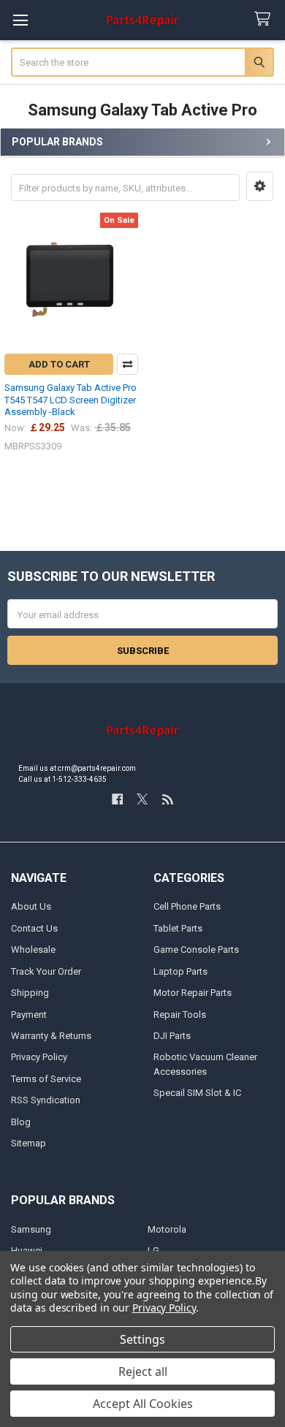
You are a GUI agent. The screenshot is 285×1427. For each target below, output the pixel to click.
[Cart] (265, 19)
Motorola (167, 1229)
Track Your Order (46, 971)
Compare (127, 364)
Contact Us (34, 928)
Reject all (142, 1371)
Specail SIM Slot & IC (197, 1092)
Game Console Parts (196, 949)
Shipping (30, 992)
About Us (31, 906)
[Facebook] (117, 799)
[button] (259, 186)
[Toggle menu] (20, 20)
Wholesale (33, 949)
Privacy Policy (39, 1056)
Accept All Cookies (143, 1404)
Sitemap (28, 1143)
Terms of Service (46, 1078)
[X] (142, 799)
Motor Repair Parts (192, 992)
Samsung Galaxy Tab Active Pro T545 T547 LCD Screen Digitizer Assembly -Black (70, 399)
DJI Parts (172, 1035)
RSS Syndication (45, 1100)
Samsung (31, 1229)
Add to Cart (59, 364)
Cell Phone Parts (187, 906)
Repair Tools (179, 1014)
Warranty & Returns (51, 1035)
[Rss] (167, 799)
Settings (142, 1339)
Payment (29, 1014)
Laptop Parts (180, 971)
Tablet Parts (177, 928)
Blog (21, 1121)
